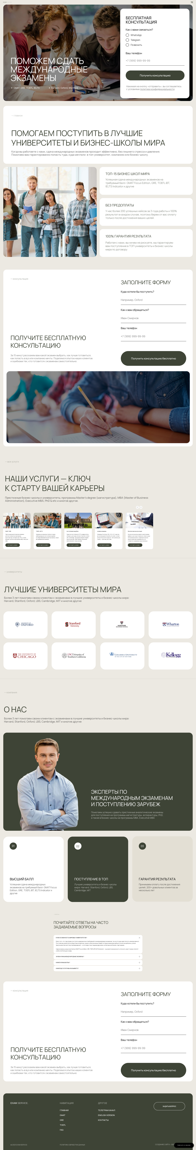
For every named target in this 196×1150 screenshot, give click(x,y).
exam (19, 1103)
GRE (62, 1120)
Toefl (63, 1125)
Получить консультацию (155, 75)
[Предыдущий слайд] (137, 507)
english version (106, 1115)
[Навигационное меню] (192, 2)
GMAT (62, 1115)
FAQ (61, 1130)
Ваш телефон (134, 53)
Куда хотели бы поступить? (137, 291)
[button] (12, 545)
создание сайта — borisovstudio (169, 1144)
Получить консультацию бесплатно (153, 358)
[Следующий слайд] (140, 507)
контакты (103, 1120)
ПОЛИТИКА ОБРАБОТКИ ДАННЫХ (72, 1145)
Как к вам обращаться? (135, 310)
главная (64, 1110)
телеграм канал (106, 1110)
